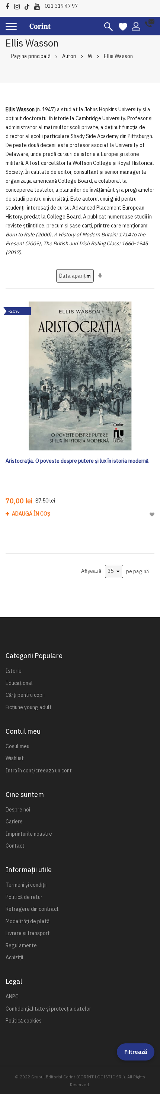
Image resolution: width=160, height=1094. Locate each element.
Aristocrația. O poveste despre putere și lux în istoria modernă (77, 460)
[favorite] (123, 26)
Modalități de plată (27, 921)
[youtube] (39, 5)
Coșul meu (17, 746)
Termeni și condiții (26, 884)
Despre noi (18, 809)
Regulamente (21, 945)
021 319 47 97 (61, 6)
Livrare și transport (28, 933)
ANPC (12, 996)
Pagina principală (31, 56)
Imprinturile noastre (29, 833)
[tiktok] (29, 5)
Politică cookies (24, 1020)
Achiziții (14, 957)
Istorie (14, 670)
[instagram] (18, 5)
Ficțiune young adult (29, 707)
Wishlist (15, 758)
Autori (69, 56)
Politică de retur (24, 897)
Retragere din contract (32, 909)
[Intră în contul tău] (136, 25)
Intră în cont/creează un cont (39, 770)
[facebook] (9, 5)
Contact (15, 845)
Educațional (19, 683)
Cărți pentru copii (25, 695)
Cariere (14, 821)
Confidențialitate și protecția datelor (48, 1008)
